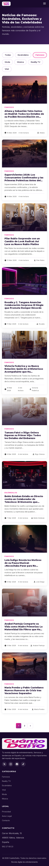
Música (20, 62)
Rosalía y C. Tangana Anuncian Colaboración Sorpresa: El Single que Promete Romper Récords (24, 305)
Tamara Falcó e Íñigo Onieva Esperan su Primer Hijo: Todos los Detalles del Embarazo (23, 435)
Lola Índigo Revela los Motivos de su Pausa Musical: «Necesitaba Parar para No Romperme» (23, 564)
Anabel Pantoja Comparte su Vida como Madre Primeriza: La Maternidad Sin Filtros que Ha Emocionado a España (23, 628)
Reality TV (35, 62)
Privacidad (6, 812)
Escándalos (23, 55)
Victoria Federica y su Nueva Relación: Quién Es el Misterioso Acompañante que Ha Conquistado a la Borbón (24, 370)
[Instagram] (10, 764)
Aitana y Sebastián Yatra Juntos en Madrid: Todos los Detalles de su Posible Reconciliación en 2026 (24, 115)
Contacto (6, 820)
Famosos (40, 55)
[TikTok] (23, 764)
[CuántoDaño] (6, 4)
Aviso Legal (7, 816)
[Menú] (44, 3)
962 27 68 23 (7, 846)
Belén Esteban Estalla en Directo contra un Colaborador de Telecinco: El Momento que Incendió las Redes (24, 500)
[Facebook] (17, 764)
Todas (8, 55)
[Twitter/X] (4, 764)
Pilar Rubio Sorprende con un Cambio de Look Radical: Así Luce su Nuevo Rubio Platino (22, 241)
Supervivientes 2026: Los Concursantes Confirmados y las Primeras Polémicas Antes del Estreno (24, 179)
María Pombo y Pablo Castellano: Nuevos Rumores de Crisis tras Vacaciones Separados (24, 690)
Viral (7, 69)
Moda (7, 62)
